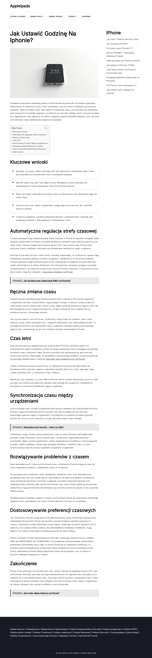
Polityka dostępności (112, 629)
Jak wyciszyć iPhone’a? (117, 44)
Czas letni (17, 140)
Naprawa (86, 16)
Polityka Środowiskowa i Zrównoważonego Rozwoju (33, 636)
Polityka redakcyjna (62, 632)
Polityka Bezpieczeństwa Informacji (85, 629)
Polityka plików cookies (20, 632)
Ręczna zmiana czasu (21, 137)
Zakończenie (18, 152)
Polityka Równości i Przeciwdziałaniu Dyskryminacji (115, 632)
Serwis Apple (36, 16)
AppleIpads (20, 6)
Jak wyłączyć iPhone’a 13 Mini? (120, 65)
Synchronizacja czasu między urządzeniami (30, 143)
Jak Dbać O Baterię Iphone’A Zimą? (122, 39)
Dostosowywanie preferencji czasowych (29, 149)
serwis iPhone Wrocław (85, 653)
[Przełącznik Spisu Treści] (45, 128)
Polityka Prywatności (42, 632)
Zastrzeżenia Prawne (87, 636)
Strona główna (17, 16)
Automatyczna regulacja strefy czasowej (29, 135)
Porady (72, 16)
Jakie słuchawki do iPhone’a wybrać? (123, 60)
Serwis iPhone (55, 16)
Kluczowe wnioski (20, 132)
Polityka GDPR (129, 629)
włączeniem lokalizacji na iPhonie (58, 272)
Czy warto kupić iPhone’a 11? (119, 48)
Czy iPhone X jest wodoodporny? (121, 85)
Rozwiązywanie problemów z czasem (28, 146)
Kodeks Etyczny (17, 629)
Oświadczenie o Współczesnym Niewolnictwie (46, 629)
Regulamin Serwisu (67, 636)
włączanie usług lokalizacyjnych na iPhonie (65, 359)
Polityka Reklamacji (81, 632)
